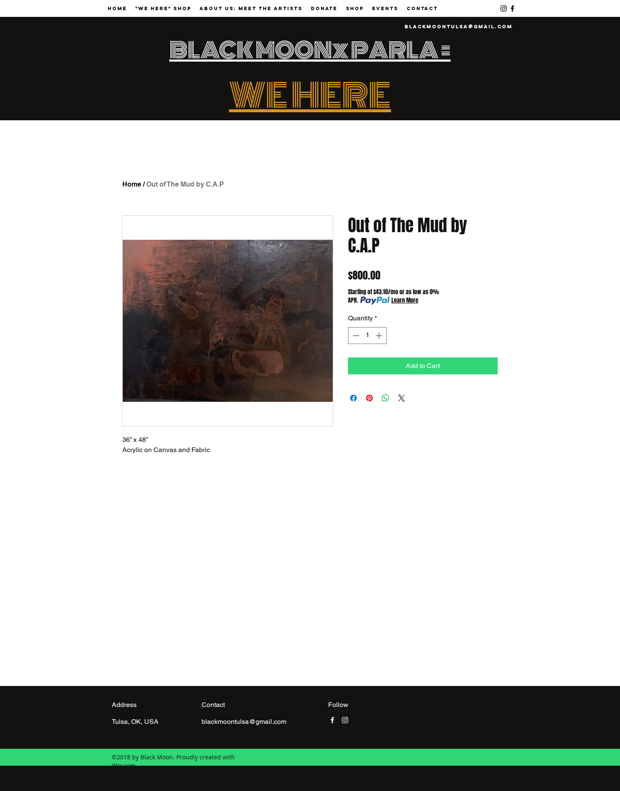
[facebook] (512, 8)
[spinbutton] (367, 336)
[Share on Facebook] (353, 398)
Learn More (404, 300)
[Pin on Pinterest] (369, 398)
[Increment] (379, 336)
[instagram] (503, 8)
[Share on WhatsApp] (385, 398)
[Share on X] (401, 398)
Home (131, 184)
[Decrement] (355, 336)
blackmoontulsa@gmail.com (458, 27)
